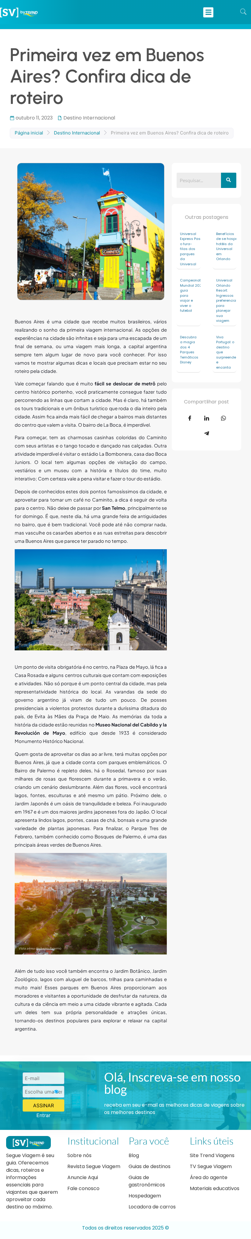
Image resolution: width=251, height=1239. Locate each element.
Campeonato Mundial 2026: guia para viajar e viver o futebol (190, 295)
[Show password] (56, 1091)
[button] (208, 12)
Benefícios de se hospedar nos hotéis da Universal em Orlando (226, 246)
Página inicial (29, 133)
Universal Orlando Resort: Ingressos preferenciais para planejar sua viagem (226, 300)
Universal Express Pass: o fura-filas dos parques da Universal (190, 249)
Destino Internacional (89, 117)
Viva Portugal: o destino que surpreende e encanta (226, 352)
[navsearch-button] (243, 12)
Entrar (43, 1115)
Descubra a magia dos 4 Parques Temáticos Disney (189, 350)
